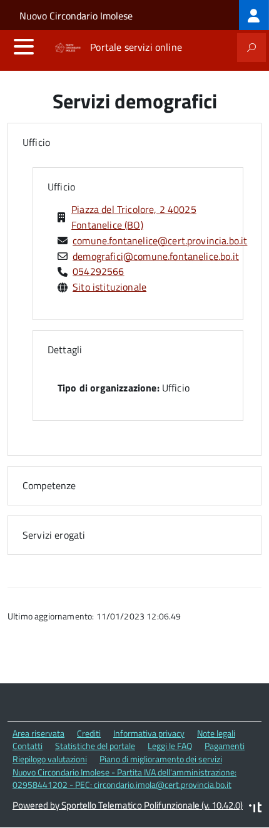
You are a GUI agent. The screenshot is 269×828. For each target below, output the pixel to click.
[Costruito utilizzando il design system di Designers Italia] (255, 808)
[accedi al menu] (24, 46)
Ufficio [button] (36, 142)
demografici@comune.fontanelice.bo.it (156, 256)
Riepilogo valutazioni (50, 758)
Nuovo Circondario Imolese (76, 15)
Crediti (89, 733)
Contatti (28, 745)
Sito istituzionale (109, 286)
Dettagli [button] (65, 349)
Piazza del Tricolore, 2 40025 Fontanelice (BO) (133, 217)
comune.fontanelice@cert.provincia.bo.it (160, 240)
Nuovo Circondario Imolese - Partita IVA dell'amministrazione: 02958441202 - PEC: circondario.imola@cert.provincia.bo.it (124, 778)
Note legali (216, 733)
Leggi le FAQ (170, 745)
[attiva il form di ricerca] (251, 47)
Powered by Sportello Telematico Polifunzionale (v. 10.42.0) (128, 805)
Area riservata (38, 733)
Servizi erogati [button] (54, 534)
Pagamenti (225, 745)
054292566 (98, 271)
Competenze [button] (49, 485)
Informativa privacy (149, 733)
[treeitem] (254, 15)
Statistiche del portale (95, 745)
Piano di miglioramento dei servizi (160, 758)
